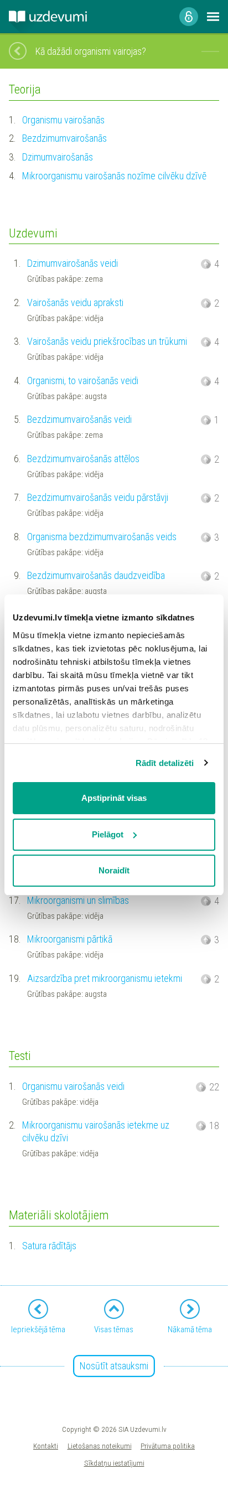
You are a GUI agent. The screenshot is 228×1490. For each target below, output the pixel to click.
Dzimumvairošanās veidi (72, 263)
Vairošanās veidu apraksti (75, 302)
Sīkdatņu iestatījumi (114, 1462)
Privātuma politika (168, 1445)
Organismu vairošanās (63, 120)
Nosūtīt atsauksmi (114, 1366)
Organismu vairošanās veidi (73, 1086)
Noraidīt (114, 870)
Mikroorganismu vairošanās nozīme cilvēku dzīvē (114, 176)
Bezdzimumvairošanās (64, 138)
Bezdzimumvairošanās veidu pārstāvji (97, 497)
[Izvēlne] (213, 16)
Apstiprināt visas (114, 798)
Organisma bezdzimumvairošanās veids (102, 536)
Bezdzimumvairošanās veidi (79, 419)
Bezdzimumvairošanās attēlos (83, 458)
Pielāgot (107, 834)
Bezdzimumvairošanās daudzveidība (96, 575)
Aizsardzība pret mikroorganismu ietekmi (104, 978)
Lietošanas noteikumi (100, 1445)
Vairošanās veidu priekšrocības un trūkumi (107, 341)
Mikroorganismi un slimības (78, 900)
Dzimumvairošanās (57, 157)
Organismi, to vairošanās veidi (82, 380)
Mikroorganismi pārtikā (69, 939)
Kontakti (45, 1445)
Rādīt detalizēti (165, 763)
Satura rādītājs (49, 1245)
